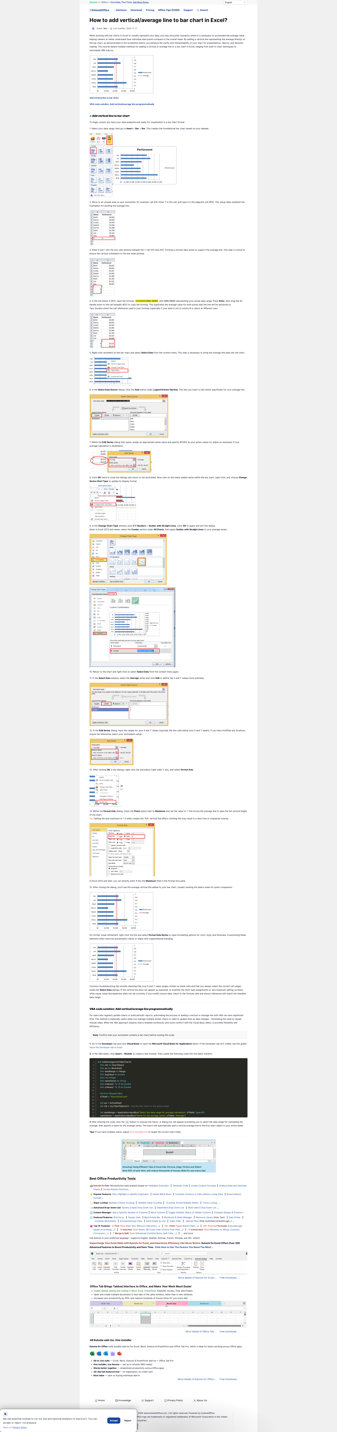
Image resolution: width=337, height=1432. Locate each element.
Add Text (131, 1226)
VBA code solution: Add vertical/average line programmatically (122, 104)
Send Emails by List (155, 1221)
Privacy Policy (175, 1400)
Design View (134, 1217)
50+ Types (173, 1226)
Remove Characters (146, 1226)
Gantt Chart (189, 1226)
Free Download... (229, 1277)
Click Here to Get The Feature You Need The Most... (184, 1247)
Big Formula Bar (152, 1217)
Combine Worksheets (105, 1221)
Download (136, 10)
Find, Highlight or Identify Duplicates (130, 1194)
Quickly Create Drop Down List (137, 1207)
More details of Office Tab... (200, 1331)
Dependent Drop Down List (170, 1207)
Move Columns (158, 1212)
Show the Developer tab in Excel (106, 1047)
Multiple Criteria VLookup (122, 1202)
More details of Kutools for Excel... (197, 1277)
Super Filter (175, 1221)
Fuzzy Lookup (210, 1202)
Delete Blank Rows (162, 1194)
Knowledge (124, 1400)
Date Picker (235, 1217)
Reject (127, 1420)
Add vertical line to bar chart (104, 97)
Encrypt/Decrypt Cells (131, 1221)
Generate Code (180, 1185)
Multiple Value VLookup (150, 1202)
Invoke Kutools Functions (115, 1189)
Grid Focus (118, 1217)
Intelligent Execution (158, 1185)
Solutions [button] (121, 10)
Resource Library (204, 1217)
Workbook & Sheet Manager (178, 1217)
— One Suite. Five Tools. (119, 2)
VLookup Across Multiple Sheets (182, 1202)
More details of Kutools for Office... (197, 1379)
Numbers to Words (219, 1229)
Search (204, 10)
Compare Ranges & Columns (228, 1212)
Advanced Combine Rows (149, 1233)
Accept (114, 1420)
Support (188, 10)
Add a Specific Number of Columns (130, 1212)
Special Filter (192, 1221)
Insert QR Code (147, 1229)
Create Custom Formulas (203, 1185)
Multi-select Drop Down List (202, 1207)
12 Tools (118, 1226)
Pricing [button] (150, 10)
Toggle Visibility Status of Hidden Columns (189, 1212)
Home (101, 1400)
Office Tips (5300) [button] (169, 10)
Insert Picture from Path (168, 1229)
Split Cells (168, 1233)
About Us (202, 1400)
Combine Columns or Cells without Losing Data (199, 1194)
